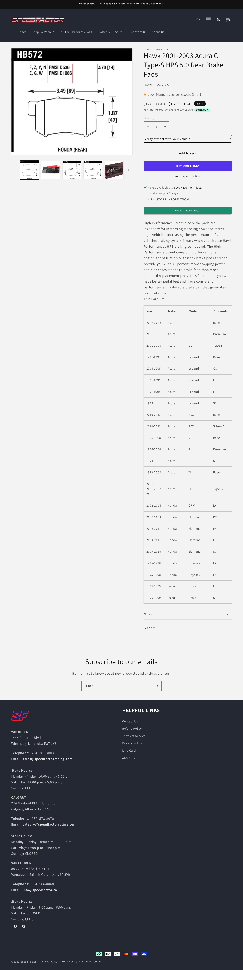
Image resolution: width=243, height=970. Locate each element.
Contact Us (130, 721)
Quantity (149, 118)
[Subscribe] (156, 686)
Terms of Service (134, 736)
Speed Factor (28, 961)
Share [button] (151, 628)
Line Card (129, 750)
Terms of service (91, 961)
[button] (199, 20)
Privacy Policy (132, 743)
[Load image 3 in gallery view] (71, 170)
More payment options (187, 176)
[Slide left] (15, 170)
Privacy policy (69, 961)
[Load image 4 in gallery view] (92, 170)
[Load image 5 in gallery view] (114, 170)
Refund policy (49, 961)
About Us (128, 758)
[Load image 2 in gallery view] (50, 170)
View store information (168, 199)
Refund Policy (132, 728)
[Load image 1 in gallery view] (29, 170)
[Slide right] (129, 170)
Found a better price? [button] (187, 210)
